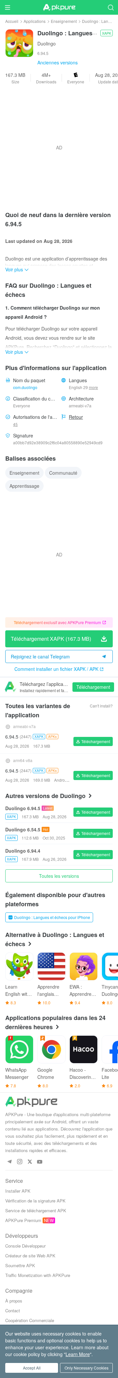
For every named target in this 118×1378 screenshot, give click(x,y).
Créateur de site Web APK (30, 1255)
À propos (13, 1301)
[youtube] (40, 1162)
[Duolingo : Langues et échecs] (19, 42)
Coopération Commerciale (29, 1320)
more (93, 387)
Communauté (63, 472)
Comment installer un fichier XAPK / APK (56, 669)
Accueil (11, 21)
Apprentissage (24, 486)
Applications (35, 21)
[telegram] (9, 1162)
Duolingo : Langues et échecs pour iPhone (52, 917)
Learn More (78, 1354)
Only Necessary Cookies (86, 1367)
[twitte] (30, 1162)
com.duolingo (25, 387)
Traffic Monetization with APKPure (37, 1275)
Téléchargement (93, 687)
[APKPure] (59, 7)
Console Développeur (25, 1246)
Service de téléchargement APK (35, 1210)
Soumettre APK (20, 1265)
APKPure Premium (23, 1220)
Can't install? (101, 705)
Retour (76, 417)
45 (15, 424)
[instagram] (19, 1162)
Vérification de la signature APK (35, 1201)
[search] (110, 7)
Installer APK (17, 1191)
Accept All (32, 1367)
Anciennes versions (57, 62)
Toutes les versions (59, 876)
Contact (12, 1310)
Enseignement (64, 21)
